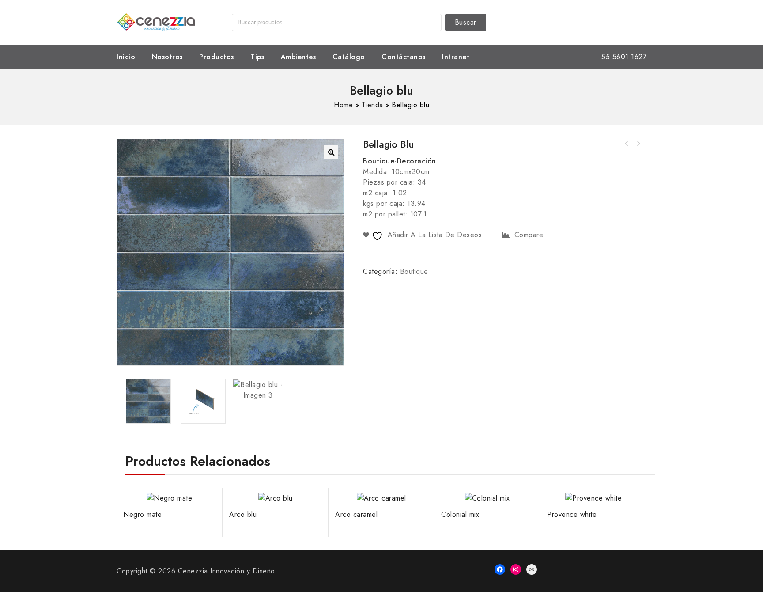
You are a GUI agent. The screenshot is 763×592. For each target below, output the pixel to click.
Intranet (455, 57)
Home (343, 105)
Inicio (126, 57)
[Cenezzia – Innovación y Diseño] (156, 21)
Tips (257, 57)
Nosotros (167, 57)
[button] (331, 152)
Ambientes (298, 57)
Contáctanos (404, 57)
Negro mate (626, 143)
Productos (216, 57)
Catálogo (348, 57)
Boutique (414, 271)
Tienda (372, 105)
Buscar (465, 22)
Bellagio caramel (638, 143)
